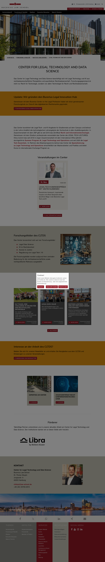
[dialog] (52, 281)
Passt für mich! (63, 287)
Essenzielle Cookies (52, 287)
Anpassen (40, 287)
